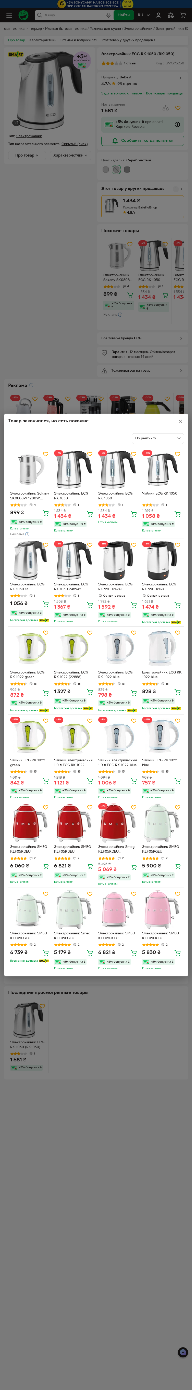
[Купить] (46, 513)
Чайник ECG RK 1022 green (27, 763)
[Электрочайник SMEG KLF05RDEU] (30, 823)
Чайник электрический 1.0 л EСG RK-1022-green (73, 763)
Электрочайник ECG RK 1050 (71, 496)
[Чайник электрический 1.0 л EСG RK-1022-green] (74, 736)
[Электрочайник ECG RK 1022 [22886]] (74, 648)
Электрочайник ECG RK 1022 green (27, 675)
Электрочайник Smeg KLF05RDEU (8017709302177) (116, 849)
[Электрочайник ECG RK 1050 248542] (74, 560)
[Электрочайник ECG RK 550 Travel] (118, 560)
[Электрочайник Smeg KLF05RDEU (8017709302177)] (118, 823)
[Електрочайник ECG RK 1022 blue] (162, 648)
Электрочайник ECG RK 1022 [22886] (71, 675)
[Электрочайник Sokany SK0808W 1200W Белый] (30, 469)
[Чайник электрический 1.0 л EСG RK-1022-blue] (118, 736)
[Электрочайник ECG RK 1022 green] (30, 648)
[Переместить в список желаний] (46, 454)
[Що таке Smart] (44, 620)
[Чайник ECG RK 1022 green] (30, 736)
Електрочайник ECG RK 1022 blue (162, 675)
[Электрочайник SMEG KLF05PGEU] (162, 823)
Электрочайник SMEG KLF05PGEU (160, 849)
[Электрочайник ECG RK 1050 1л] (30, 560)
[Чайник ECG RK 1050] (162, 469)
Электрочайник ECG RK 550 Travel (115, 587)
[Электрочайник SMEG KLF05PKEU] (118, 909)
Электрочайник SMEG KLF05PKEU (116, 936)
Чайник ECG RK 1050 (159, 493)
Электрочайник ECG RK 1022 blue (115, 675)
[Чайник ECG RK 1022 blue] (162, 736)
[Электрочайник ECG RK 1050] (74, 469)
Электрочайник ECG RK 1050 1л (27, 587)
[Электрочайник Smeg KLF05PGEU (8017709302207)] (74, 909)
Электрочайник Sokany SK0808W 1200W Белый (29, 496)
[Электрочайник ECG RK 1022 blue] (118, 648)
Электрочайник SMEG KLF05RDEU (28, 849)
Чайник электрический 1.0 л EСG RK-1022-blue (117, 763)
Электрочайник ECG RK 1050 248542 (71, 587)
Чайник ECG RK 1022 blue (159, 763)
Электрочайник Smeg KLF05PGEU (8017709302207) (72, 936)
